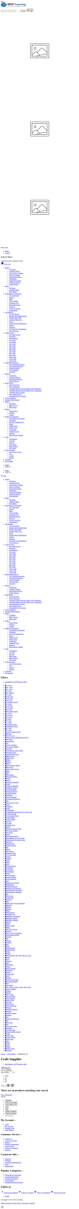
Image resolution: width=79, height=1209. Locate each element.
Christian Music (14, 290)
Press (6, 1164)
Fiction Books (13, 284)
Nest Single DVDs (15, 394)
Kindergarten (13, 338)
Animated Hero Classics (17, 392)
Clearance (8, 459)
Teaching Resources (11, 363)
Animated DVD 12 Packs (17, 396)
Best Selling (9, 1115)
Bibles (7, 402)
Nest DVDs (9, 383)
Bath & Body (13, 446)
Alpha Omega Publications (18, 323)
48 (6, 1081)
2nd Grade (12, 342)
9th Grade (12, 355)
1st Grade (12, 340)
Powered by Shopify (28, 1203)
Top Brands (9, 312)
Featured (8, 1100)
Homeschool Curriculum (13, 294)
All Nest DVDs (14, 385)
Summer (12, 433)
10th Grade (12, 357)
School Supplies (14, 368)
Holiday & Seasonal (11, 417)
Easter (11, 424)
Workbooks (13, 279)
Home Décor (13, 411)
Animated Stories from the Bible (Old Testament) (25, 389)
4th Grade (12, 346)
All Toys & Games (15, 452)
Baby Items (12, 444)
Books (7, 268)
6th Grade (12, 349)
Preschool (12, 336)
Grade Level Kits (14, 309)
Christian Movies (14, 377)
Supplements (13, 310)
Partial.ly (8, 1150)
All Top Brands (14, 314)
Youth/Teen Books (15, 281)
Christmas (12, 420)
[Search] (29, 10)
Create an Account (11, 1141)
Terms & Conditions (11, 1148)
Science (11, 297)
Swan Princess (14, 331)
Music (7, 286)
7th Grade (12, 351)
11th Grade (12, 359)
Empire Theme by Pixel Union (11, 1203)
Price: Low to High (11, 1102)
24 (6, 1078)
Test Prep (12, 372)
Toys (10, 454)
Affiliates (8, 1161)
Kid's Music (13, 292)
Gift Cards (12, 448)
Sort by (3, 1070)
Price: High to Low (11, 1105)
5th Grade (12, 348)
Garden (11, 415)
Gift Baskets (13, 439)
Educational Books (15, 277)
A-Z (7, 1107)
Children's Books (14, 282)
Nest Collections (14, 387)
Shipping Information (12, 1144)
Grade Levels (9, 333)
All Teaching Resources (17, 364)
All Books (12, 269)
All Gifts (12, 441)
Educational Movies (15, 379)
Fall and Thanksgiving (16, 422)
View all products (6, 1095)
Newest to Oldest (11, 1113)
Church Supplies (10, 398)
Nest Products (9, 1180)
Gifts (7, 437)
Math (10, 299)
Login (7, 465)
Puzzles (11, 458)
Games (11, 456)
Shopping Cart (9, 1128)
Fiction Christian (14, 275)
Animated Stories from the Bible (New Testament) (25, 390)
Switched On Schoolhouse (17, 329)
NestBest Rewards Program (14, 1182)
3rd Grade (12, 344)
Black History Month (16, 435)
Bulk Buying (9, 1166)
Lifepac (11, 325)
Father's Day (13, 428)
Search (7, 1196)
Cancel (23, 11)
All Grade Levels (14, 335)
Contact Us (8, 1139)
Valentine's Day (14, 431)
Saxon (11, 322)
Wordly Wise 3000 (15, 318)
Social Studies (13, 301)
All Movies (12, 376)
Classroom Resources (16, 366)
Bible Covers (13, 405)
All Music (12, 288)
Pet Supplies (9, 461)
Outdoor (12, 413)
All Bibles (12, 404)
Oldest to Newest (11, 1111)
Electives (12, 307)
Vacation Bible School (12, 400)
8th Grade (12, 353)
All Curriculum (14, 295)
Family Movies (14, 381)
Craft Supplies (13, 370)
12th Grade (12, 361)
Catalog (7, 253)
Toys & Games (10, 450)
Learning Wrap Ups (15, 320)
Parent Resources (14, 305)
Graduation (12, 430)
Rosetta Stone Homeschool (18, 316)
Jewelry (11, 443)
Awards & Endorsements (13, 1162)
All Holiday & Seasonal (17, 418)
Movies (7, 374)
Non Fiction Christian (16, 273)
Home (7, 251)
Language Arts (14, 303)
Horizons (12, 327)
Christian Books (14, 271)
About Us (8, 1159)
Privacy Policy (9, 1146)
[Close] (2, 1207)
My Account (9, 1126)
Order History (9, 1130)
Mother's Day (13, 426)
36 (6, 1079)
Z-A (7, 1109)
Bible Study (13, 407)
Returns (7, 1142)
